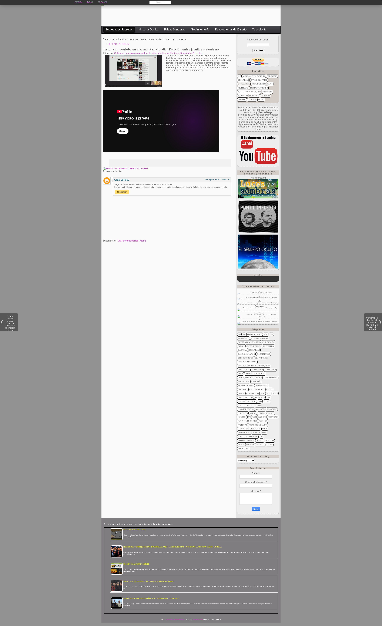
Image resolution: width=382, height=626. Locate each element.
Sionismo (174, 53)
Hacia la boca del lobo (134, 530)
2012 (266, 334)
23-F (271, 334)
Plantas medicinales (247, 421)
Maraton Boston (246, 409)
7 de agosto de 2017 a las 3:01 (217, 180)
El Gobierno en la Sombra (173, 619)
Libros (266, 401)
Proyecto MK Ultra (258, 425)
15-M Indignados (254, 334)
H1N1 (262, 393)
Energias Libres (259, 84)
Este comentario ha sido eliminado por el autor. (261, 297)
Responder (122, 192)
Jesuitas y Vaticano (159, 53)
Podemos (263, 421)
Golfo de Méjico (256, 389)
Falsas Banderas (245, 385)
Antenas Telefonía (259, 338)
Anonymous (243, 338)
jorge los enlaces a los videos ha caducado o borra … (260, 321)
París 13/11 (262, 417)
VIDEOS (261, 100)
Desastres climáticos (255, 374)
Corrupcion (257, 370)
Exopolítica (243, 381)
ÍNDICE (90, 2)
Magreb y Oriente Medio (249, 92)
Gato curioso (121, 179)
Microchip (243, 96)
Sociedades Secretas (191, 53)
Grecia (269, 389)
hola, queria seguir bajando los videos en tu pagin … (261, 303)
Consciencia (244, 84)
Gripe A (241, 393)
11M (244, 334)
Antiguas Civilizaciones (254, 76)
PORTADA (78, 2)
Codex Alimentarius (247, 362)
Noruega (242, 417)
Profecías (265, 96)
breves (270, 445)
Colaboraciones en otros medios (131, 53)
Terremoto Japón (246, 441)
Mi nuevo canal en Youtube (136, 564)
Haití (275, 393)
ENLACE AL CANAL (119, 44)
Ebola (259, 378)
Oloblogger (198, 619)
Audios (241, 346)
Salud (265, 429)
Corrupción (270, 370)
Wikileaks (260, 445)
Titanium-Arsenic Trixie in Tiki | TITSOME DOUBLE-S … (261, 315)
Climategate (261, 358)
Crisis (240, 374)
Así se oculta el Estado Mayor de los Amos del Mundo (148, 581)
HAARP (270, 84)
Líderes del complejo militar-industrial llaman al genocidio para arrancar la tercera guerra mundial (172, 547)
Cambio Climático (259, 80)
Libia (260, 401)
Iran (269, 397)
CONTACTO (102, 2)
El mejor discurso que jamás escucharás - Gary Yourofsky (151, 598)
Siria (264, 433)
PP (249, 417)
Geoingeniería (261, 385)
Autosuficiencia (254, 346)
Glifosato (242, 389)
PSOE (254, 417)
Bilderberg (272, 76)
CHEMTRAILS (243, 80)
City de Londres (245, 358)
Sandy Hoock (244, 433)
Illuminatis (243, 88)
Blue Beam (242, 350)
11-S (239, 76)
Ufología (252, 100)
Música (261, 413)
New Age (270, 413)
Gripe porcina (252, 393)
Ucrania (260, 441)
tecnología (243, 448)
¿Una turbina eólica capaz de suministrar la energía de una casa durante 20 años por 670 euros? (10, 327)
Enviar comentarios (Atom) (132, 240)
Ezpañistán (256, 381)
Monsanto (254, 96)
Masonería (267, 92)
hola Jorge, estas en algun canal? (261, 292)
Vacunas (250, 445)
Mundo (253, 413)
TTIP (261, 437)
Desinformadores (246, 378)
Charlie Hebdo (263, 354)
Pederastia (273, 417)
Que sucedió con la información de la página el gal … (260, 308)
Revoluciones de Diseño (249, 429)
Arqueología (268, 342)
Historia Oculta (245, 397)
